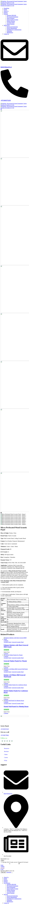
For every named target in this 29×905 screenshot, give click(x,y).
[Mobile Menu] (1, 109)
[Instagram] (12, 741)
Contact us (6, 34)
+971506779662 (5, 735)
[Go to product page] (16, 638)
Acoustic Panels (11, 22)
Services (6, 894)
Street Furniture (10, 18)
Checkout (8, 872)
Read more (6, 650)
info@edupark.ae (6, 67)
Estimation (9, 31)
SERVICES (7, 25)
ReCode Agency (14, 863)
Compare (6, 640)
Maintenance (10, 32)
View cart (3, 872)
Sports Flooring (10, 24)
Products (6, 14)
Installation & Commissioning (14, 29)
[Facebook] (4, 741)
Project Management (12, 28)
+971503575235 (6, 100)
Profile (5, 9)
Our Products (7, 883)
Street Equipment (11, 887)
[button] (1, 874)
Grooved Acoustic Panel (18, 642)
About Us (6, 11)
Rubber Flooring (11, 21)
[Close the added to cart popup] (12, 872)
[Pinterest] (9, 741)
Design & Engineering (12, 26)
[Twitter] (2, 741)
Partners (6, 12)
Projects (6, 880)
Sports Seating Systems (12, 19)
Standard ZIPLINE (11, 15)
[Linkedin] (7, 741)
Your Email (3, 858)
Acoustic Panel (7, 642)
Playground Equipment (12, 16)
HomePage (6, 8)
